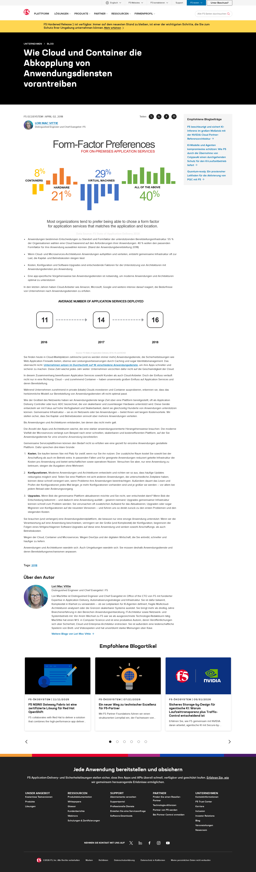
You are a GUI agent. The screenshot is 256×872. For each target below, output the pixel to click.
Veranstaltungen (204, 825)
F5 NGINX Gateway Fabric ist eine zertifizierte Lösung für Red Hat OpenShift (52, 708)
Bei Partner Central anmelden (168, 814)
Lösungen (30, 806)
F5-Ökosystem (110, 699)
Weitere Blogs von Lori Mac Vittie (71, 633)
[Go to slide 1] (110, 742)
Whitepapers (74, 801)
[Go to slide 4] (131, 742)
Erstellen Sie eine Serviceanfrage (128, 811)
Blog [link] (50, 43)
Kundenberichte (76, 811)
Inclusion (200, 811)
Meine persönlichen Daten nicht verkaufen (191, 860)
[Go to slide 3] (124, 742)
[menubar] (128, 2)
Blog (197, 820)
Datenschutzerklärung (124, 860)
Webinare (73, 815)
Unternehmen (33, 43)
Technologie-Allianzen (164, 805)
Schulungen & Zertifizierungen (84, 820)
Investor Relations (205, 815)
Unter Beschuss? (219, 2)
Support (179, 2)
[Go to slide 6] (146, 742)
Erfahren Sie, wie (218, 777)
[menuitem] (113, 2)
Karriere (199, 806)
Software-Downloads (121, 815)
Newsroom (201, 830)
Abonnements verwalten (123, 796)
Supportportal (117, 801)
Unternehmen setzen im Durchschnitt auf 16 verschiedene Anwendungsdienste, (91, 365)
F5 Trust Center (203, 801)
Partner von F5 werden (165, 809)
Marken (89, 860)
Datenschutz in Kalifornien (153, 860)
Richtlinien (103, 860)
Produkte (30, 801)
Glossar (72, 806)
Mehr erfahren (112, 28)
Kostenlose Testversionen (38, 796)
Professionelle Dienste (122, 806)
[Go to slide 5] (138, 742)
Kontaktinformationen (206, 796)
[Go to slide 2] (117, 742)
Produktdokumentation (80, 796)
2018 (34, 565)
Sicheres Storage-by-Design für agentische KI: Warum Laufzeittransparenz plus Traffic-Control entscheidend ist (193, 710)
